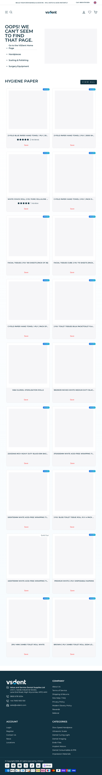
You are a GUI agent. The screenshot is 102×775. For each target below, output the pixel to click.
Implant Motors (59, 746)
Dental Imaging (59, 739)
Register (10, 731)
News (8, 739)
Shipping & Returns (60, 694)
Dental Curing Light (61, 735)
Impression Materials (61, 754)
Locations (10, 742)
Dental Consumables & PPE (64, 750)
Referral (55, 713)
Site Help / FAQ (59, 698)
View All (88, 82)
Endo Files (56, 742)
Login (8, 727)
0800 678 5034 (84, 2)
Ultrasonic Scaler (59, 731)
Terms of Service (59, 690)
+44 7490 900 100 (17, 701)
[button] (23, 139)
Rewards (56, 709)
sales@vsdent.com (18, 705)
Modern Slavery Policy (62, 706)
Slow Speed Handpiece (62, 727)
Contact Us (11, 735)
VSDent (40, 761)
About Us (56, 687)
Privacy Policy (58, 702)
